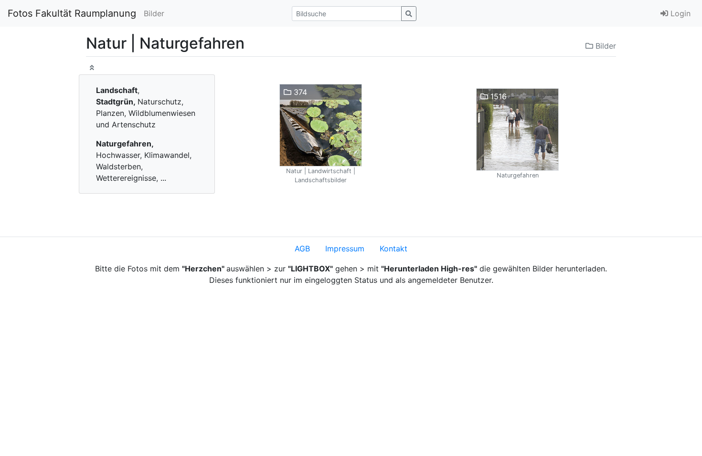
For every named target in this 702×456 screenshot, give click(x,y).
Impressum (344, 248)
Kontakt (393, 248)
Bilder (154, 13)
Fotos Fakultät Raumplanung (72, 13)
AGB (302, 248)
